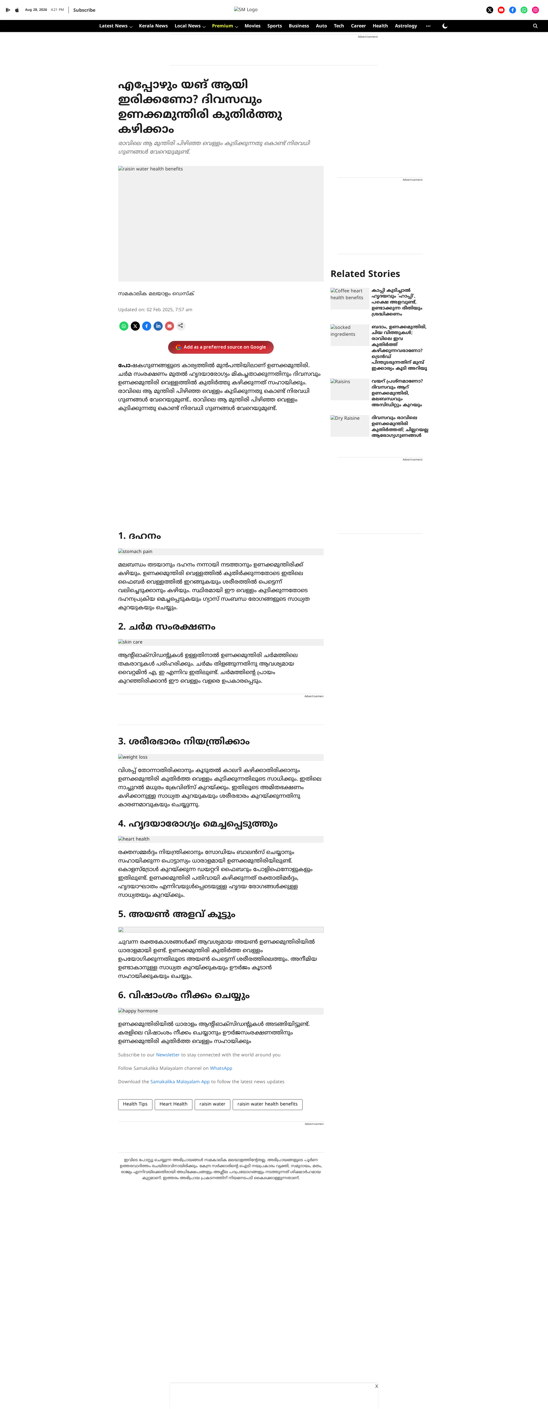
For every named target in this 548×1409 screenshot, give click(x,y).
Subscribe (84, 10)
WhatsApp (221, 1069)
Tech (339, 26)
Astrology (406, 26)
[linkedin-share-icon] (158, 329)
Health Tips (135, 1104)
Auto (321, 26)
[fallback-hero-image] (350, 299)
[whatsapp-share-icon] (123, 329)
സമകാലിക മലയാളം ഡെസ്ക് (156, 294)
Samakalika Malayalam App (180, 1082)
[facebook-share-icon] (146, 329)
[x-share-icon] (135, 329)
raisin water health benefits (267, 1104)
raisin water (212, 1104)
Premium (222, 26)
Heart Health (174, 1104)
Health (380, 26)
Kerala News (153, 26)
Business (299, 26)
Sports (274, 26)
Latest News (113, 26)
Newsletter (168, 1055)
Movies (253, 26)
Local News (188, 26)
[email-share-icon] (169, 329)
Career (358, 26)
